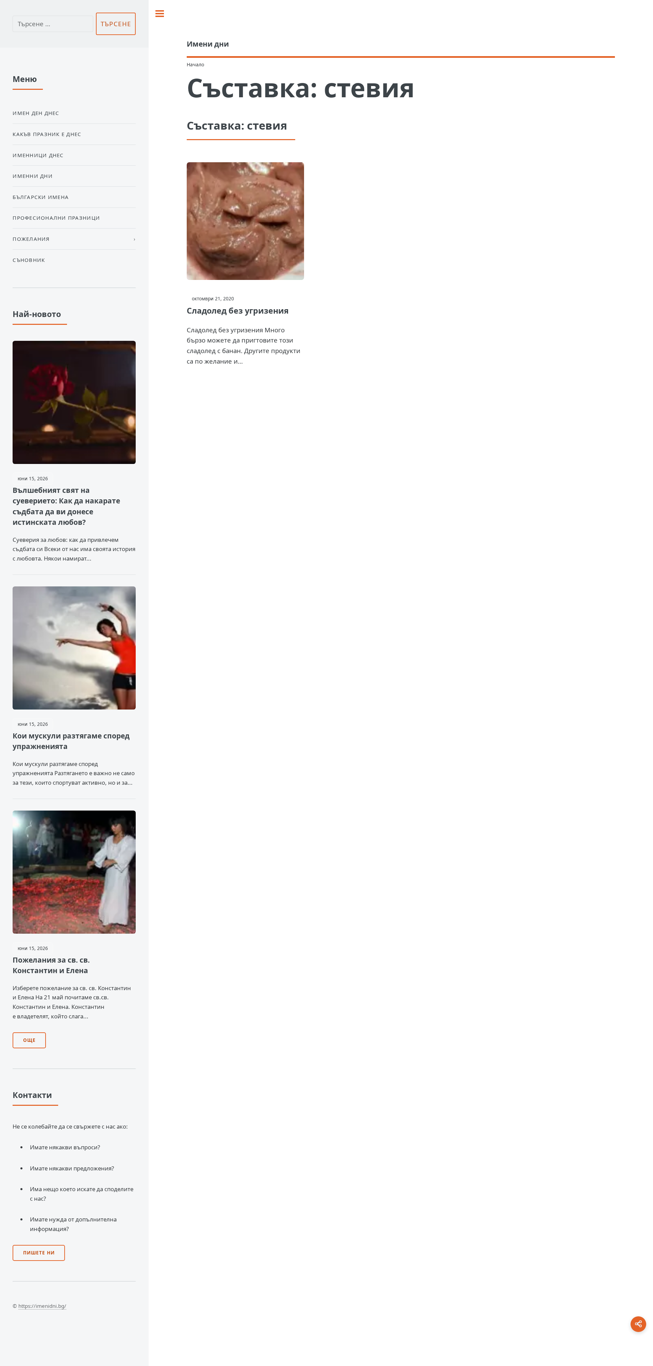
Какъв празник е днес (47, 134)
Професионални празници (56, 217)
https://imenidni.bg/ (42, 1305)
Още (29, 1040)
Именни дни (33, 175)
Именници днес (38, 155)
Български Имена (41, 197)
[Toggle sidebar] (159, 13)
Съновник (29, 259)
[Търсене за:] (53, 24)
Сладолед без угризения (238, 310)
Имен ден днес (36, 113)
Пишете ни (39, 1253)
